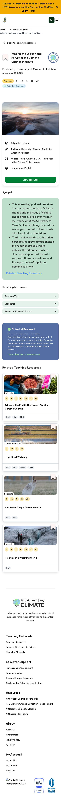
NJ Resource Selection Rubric (21, 708)
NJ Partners (12, 734)
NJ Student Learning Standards (22, 698)
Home (2, 29)
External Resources (19, 29)
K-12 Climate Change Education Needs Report (29, 703)
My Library (11, 765)
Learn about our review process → (24, 354)
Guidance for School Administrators (24, 682)
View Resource (30, 179)
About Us (11, 729)
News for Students (15, 652)
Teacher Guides (14, 672)
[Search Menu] (51, 20)
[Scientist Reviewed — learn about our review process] (53, 57)
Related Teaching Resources (24, 273)
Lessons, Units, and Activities (20, 647)
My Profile (11, 760)
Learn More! (28, 10)
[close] (57, 7)
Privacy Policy (13, 739)
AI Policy (10, 744)
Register (10, 770)
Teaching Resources (16, 642)
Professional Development (19, 667)
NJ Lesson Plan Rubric (17, 713)
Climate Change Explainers (19, 677)
